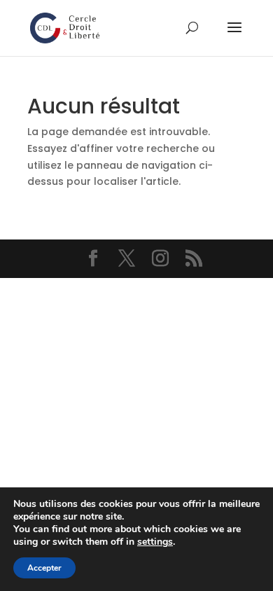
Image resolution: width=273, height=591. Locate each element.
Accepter (44, 567)
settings (155, 542)
